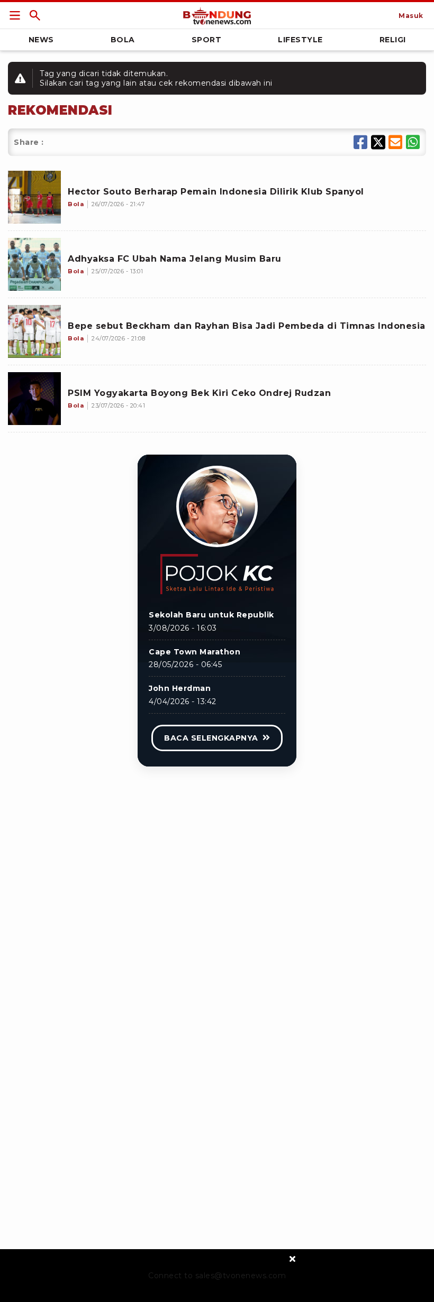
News (41, 39)
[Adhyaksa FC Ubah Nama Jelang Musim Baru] (34, 264)
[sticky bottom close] (292, 1258)
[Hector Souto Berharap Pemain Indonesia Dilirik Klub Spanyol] (34, 197)
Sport (207, 39)
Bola (123, 39)
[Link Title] (15, 15)
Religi (392, 39)
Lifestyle (300, 39)
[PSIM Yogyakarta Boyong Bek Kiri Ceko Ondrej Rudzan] (34, 398)
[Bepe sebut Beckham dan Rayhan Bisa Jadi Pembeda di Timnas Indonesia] (34, 331)
